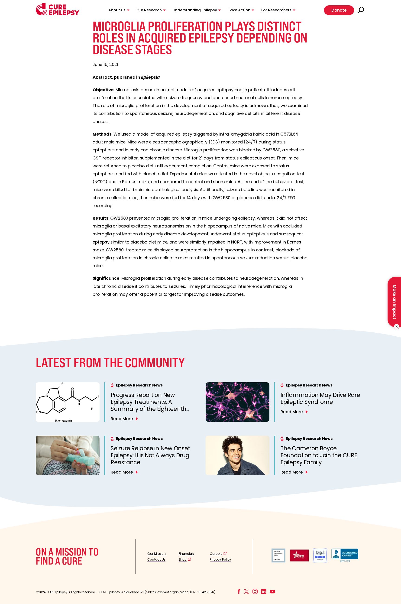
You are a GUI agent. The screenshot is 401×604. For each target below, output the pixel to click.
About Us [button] (117, 10)
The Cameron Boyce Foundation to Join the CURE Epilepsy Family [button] (319, 455)
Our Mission (156, 553)
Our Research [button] (149, 10)
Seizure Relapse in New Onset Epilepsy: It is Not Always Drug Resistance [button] (150, 455)
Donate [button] (339, 10)
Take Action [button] (239, 10)
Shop (183, 559)
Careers (216, 553)
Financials (186, 553)
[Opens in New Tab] (278, 561)
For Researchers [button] (276, 10)
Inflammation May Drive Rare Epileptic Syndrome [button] (320, 398)
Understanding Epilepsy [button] (195, 10)
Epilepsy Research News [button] (139, 385)
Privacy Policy (220, 559)
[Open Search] (361, 10)
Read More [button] (122, 419)
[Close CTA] (395, 326)
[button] (58, 14)
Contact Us (156, 559)
